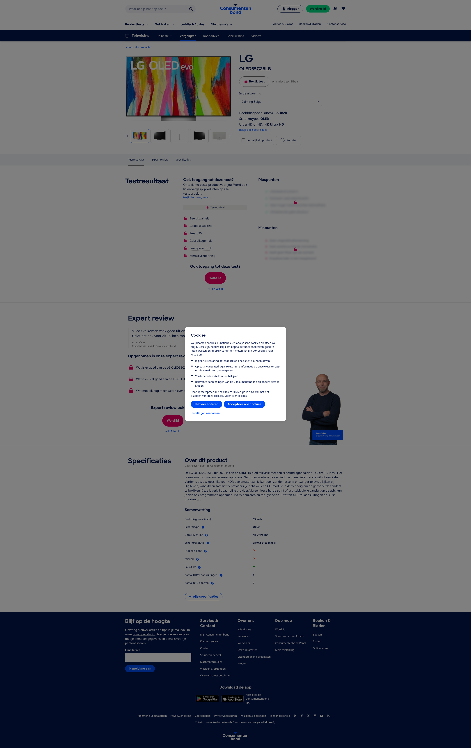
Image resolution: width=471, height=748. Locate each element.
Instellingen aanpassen (205, 413)
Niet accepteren (206, 404)
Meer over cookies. (235, 395)
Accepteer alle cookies (244, 404)
